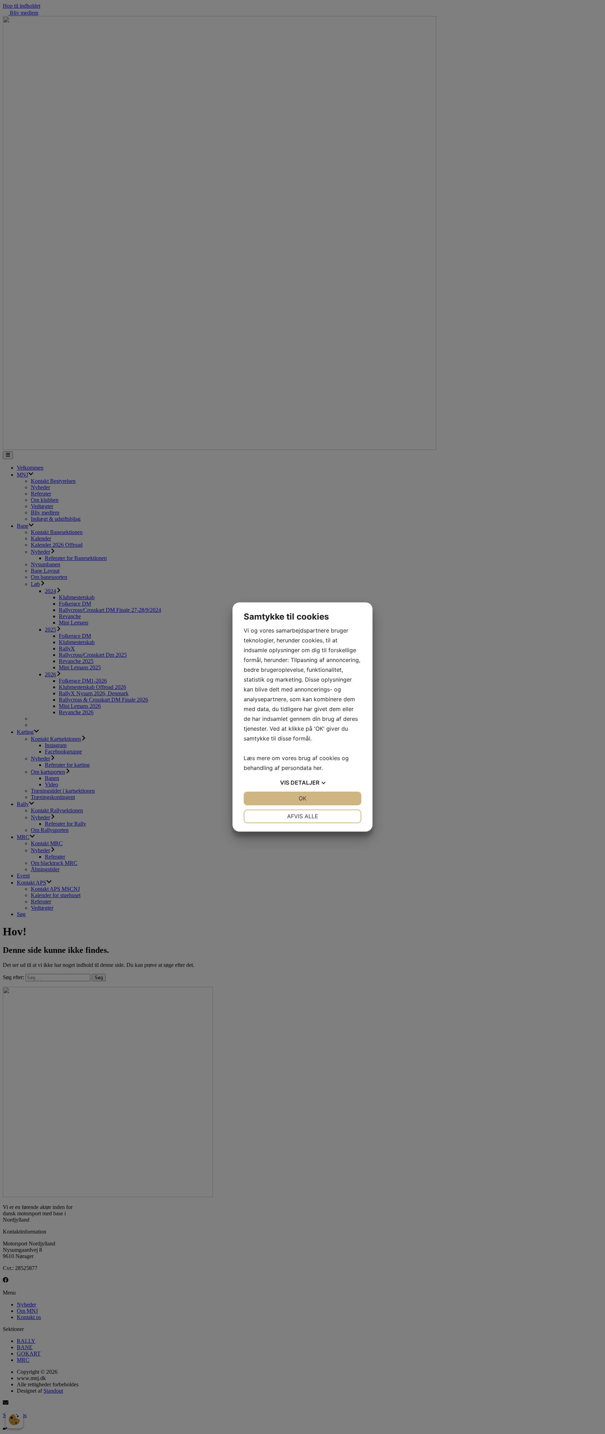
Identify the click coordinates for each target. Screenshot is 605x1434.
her (317, 767)
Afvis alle (302, 816)
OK (302, 798)
